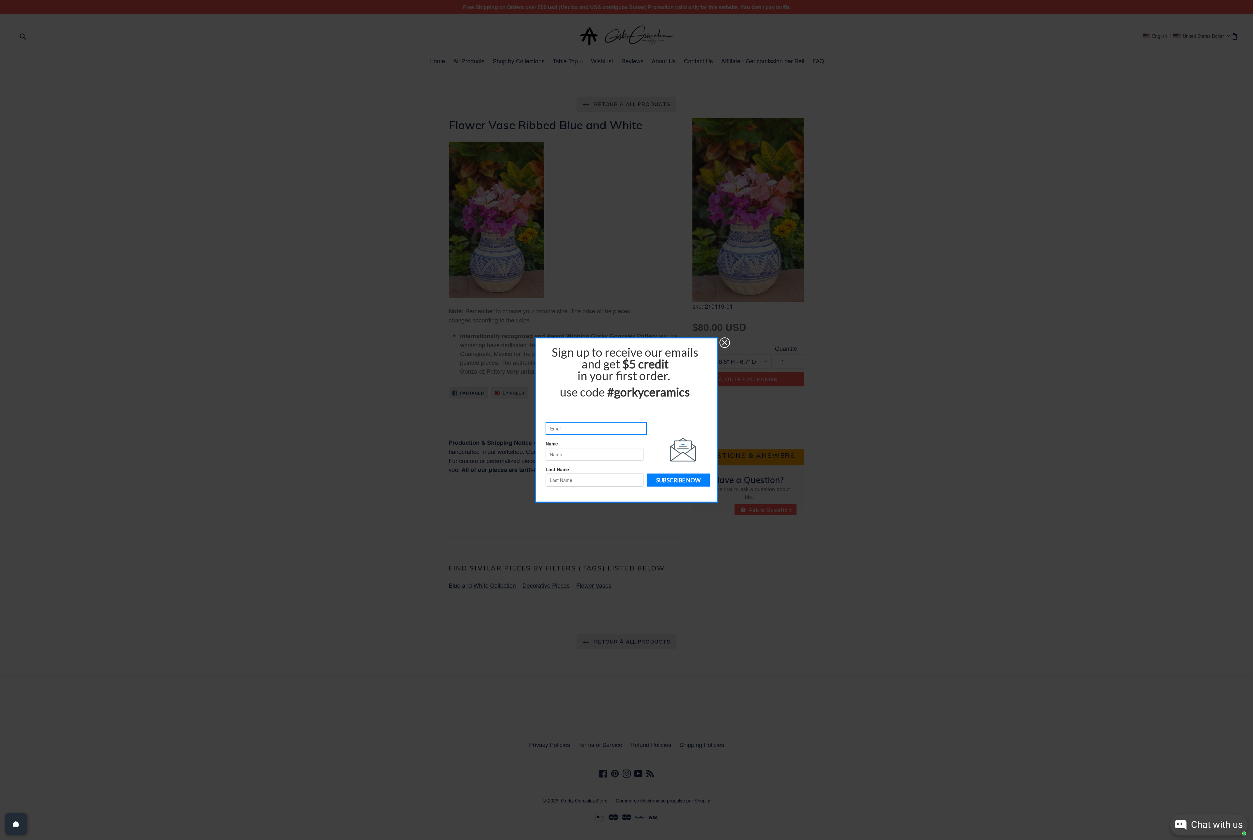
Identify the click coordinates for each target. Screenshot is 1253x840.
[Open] (16, 824)
